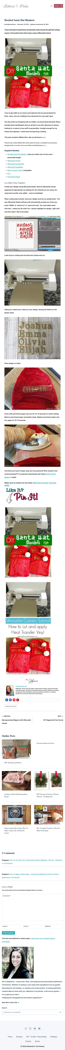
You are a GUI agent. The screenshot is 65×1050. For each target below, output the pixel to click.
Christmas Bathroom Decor (45, 743)
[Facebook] (6, 699)
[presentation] (16, 749)
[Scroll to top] (61, 1047)
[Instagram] (10, 699)
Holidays (53, 1037)
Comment (7, 896)
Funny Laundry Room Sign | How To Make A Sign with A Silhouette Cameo (16, 830)
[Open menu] (51, 5)
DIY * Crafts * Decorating (36, 1037)
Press (10, 1037)
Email (26, 926)
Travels (28, 1041)
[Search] (60, 1012)
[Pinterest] (17, 699)
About (37, 1041)
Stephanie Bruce (11, 24)
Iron (8, 173)
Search (4, 1008)
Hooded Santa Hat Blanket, (17, 154)
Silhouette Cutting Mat (15, 164)
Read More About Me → (10, 1002)
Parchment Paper (13, 177)
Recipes (19, 1037)
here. (44, 145)
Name (5, 926)
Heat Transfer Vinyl (14, 170)
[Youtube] (14, 699)
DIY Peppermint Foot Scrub (53, 718)
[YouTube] (39, 1028)
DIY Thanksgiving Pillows (13, 763)
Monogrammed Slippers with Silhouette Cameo (16, 719)
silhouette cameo (10, 706)
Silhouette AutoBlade (15, 167)
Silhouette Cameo (13, 161)
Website (48, 926)
